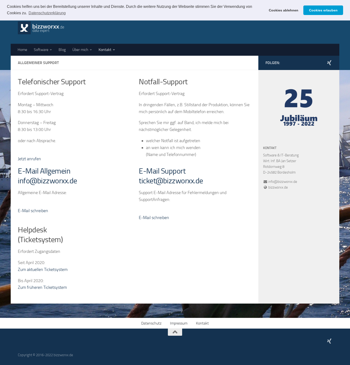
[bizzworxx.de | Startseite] (41, 27)
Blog (62, 49)
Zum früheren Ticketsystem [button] (42, 287)
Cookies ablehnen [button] (283, 10)
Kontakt (105, 49)
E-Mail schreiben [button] (33, 210)
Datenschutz (151, 323)
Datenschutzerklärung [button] (47, 13)
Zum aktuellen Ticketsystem (43, 269)
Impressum (178, 323)
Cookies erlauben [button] (323, 10)
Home (22, 49)
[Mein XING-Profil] (329, 62)
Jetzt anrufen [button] (29, 158)
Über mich (80, 49)
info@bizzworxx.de (282, 182)
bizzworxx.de (278, 187)
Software (41, 49)
